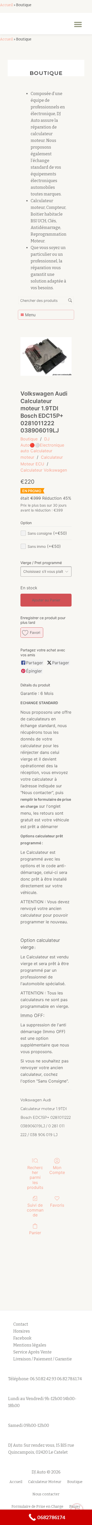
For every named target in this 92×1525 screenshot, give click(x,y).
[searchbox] (46, 300)
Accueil (6, 5)
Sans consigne (47, 533)
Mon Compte (57, 1170)
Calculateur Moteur (44, 1482)
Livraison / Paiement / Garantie (42, 1359)
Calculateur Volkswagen (43, 470)
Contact (20, 1324)
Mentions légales (30, 1345)
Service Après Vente (32, 1352)
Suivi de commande (35, 1210)
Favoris (57, 1205)
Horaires (21, 1331)
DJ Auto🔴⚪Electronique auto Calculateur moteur (42, 448)
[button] (31, 632)
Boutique (29, 438)
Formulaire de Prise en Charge (37, 1506)
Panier (35, 1232)
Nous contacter (46, 1494)
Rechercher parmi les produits (35, 1177)
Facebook (22, 1338)
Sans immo (44, 546)
